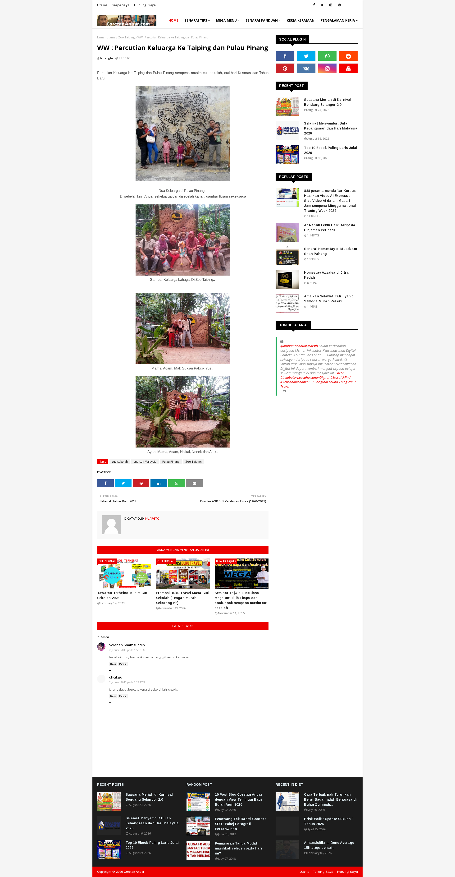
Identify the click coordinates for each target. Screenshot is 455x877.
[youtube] (348, 68)
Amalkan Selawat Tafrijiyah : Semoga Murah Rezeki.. (328, 298)
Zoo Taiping (126, 37)
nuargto (106, 58)
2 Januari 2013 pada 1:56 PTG (127, 650)
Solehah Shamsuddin (127, 644)
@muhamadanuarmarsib (299, 346)
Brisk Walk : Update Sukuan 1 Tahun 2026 (329, 821)
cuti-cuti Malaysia (145, 462)
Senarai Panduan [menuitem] (262, 20)
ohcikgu (115, 677)
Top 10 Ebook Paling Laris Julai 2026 (330, 150)
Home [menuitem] (173, 20)
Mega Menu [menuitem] (226, 20)
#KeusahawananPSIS (295, 382)
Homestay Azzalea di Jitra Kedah (326, 275)
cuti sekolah (120, 462)
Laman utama (106, 37)
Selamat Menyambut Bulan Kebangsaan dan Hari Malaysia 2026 (330, 128)
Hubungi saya (145, 5)
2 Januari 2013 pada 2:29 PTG (127, 682)
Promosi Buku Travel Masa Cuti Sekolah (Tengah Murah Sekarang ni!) (182, 598)
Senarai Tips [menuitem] (196, 20)
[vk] (306, 68)
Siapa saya (120, 5)
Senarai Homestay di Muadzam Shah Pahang (330, 251)
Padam (123, 664)
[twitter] (322, 5)
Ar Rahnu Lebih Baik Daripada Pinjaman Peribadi (329, 227)
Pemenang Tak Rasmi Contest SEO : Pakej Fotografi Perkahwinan (240, 824)
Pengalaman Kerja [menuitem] (338, 20)
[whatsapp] (327, 56)
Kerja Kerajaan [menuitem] (300, 20)
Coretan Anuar (134, 871)
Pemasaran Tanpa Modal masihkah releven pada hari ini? (238, 848)
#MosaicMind (340, 377)
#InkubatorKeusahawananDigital (304, 377)
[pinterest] (339, 5)
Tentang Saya (323, 871)
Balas (113, 664)
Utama (102, 5)
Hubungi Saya (347, 871)
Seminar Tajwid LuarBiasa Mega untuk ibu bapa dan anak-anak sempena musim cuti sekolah (242, 600)
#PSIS (341, 373)
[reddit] (348, 56)
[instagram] (331, 5)
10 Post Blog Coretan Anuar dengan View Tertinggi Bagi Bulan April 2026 (238, 799)
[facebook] (314, 5)
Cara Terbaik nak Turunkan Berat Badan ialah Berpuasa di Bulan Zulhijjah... (330, 799)
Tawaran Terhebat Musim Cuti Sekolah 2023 (122, 595)
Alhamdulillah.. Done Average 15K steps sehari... (329, 845)
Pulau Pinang (170, 462)
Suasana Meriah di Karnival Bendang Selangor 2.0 (327, 102)
